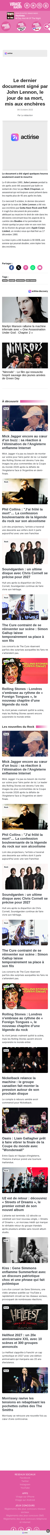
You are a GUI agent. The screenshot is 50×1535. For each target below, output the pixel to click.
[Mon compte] (46, 5)
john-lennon (31, 280)
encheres (20, 280)
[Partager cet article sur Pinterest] (25, 269)
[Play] (3, 24)
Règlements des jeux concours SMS (25, 1515)
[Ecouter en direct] (33, 5)
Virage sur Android (25, 1500)
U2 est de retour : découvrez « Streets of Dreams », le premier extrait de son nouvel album (24, 1204)
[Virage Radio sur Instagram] (36, 1530)
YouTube (25, 1487)
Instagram (25, 1484)
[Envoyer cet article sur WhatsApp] (32, 269)
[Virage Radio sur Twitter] (21, 1530)
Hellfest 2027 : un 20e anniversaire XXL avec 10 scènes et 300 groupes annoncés (22, 1341)
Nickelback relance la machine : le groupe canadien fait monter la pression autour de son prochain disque (20, 1085)
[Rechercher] (39, 5)
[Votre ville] (27, 5)
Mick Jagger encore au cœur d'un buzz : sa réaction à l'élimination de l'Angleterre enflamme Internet (24, 442)
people (12, 280)
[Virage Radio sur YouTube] (29, 1530)
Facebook (25, 1477)
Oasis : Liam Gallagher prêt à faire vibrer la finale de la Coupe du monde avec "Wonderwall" (24, 1144)
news (5, 280)
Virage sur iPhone (25, 1496)
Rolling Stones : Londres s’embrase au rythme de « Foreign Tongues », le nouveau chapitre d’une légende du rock (22, 696)
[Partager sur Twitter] (18, 269)
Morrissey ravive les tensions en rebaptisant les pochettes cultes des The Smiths (23, 1404)
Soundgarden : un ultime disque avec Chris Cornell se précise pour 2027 (25, 573)
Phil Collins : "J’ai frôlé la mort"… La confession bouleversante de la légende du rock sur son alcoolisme (24, 515)
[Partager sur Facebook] (11, 269)
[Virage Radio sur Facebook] (13, 1530)
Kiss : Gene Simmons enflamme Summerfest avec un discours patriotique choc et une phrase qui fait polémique (24, 1275)
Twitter (25, 1481)
